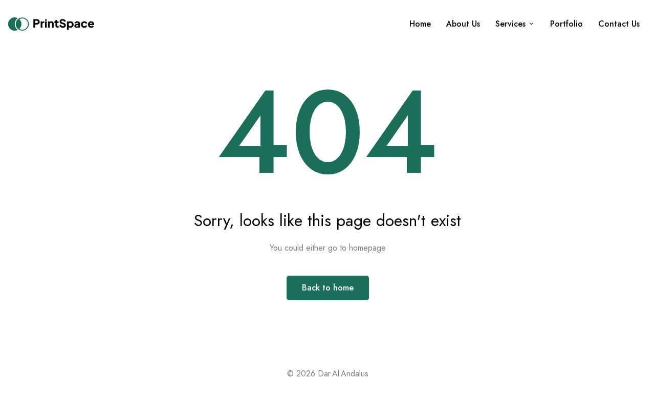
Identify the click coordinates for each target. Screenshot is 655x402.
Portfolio (566, 24)
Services (510, 24)
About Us (463, 24)
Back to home (328, 288)
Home (420, 24)
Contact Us (619, 24)
